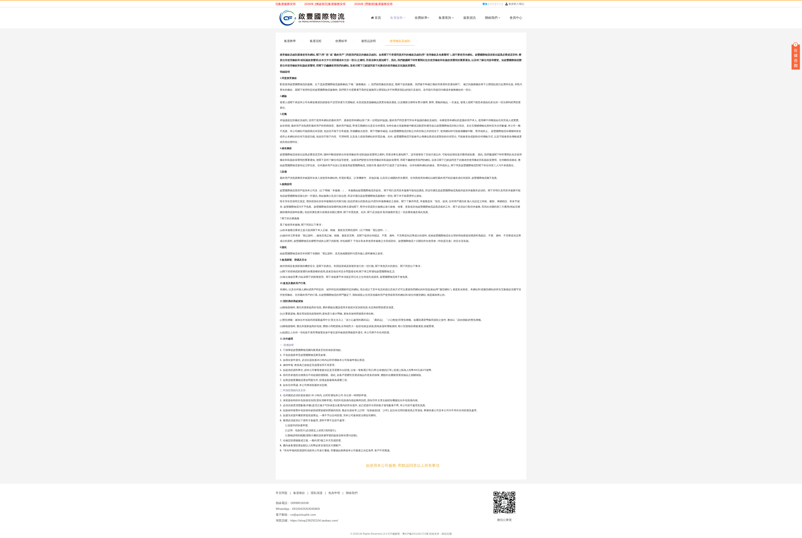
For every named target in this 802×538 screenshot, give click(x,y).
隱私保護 (316, 493)
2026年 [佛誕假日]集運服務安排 (309, 4)
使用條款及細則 (400, 41)
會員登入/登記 (516, 4)
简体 (491, 4)
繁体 (484, 4)
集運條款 (299, 493)
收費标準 (421, 17)
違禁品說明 (368, 41)
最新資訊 (469, 17)
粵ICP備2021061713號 (415, 533)
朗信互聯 (447, 533)
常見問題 (281, 493)
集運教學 (290, 41)
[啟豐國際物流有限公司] (311, 17)
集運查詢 (445, 17)
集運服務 (397, 17)
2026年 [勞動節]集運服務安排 (357, 4)
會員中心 (516, 17)
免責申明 (334, 493)
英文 (498, 4)
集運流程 (315, 41)
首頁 (377, 17)
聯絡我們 (491, 17)
